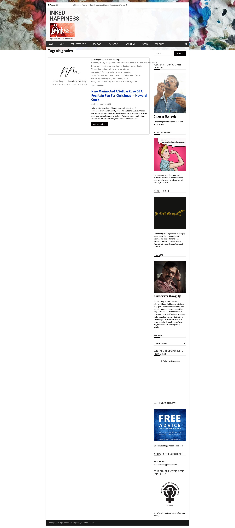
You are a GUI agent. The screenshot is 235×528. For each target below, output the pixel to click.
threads (100, 81)
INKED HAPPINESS (64, 16)
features (108, 60)
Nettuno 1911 (107, 75)
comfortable (132, 63)
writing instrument (121, 81)
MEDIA (145, 44)
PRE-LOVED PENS (78, 44)
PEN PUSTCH (113, 44)
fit (146, 63)
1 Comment (99, 85)
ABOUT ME (130, 44)
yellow (134, 81)
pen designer (105, 78)
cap (107, 63)
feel (141, 63)
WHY (62, 44)
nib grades (129, 75)
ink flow (112, 69)
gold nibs (101, 66)
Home (50, 44)
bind (102, 63)
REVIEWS (97, 44)
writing (108, 81)
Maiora (113, 72)
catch (113, 63)
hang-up (110, 66)
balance (94, 63)
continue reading (99, 124)
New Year (119, 75)
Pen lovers (117, 78)
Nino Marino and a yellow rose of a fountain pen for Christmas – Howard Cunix (119, 95)
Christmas (121, 63)
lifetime (104, 72)
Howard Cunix (122, 66)
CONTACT (159, 44)
